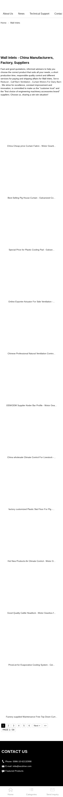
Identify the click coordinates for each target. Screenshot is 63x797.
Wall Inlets (15, 23)
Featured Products (14, 771)
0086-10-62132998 (22, 761)
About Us (8, 13)
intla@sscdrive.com (22, 766)
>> (45, 725)
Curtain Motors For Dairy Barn (46, 82)
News (21, 13)
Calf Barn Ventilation (20, 82)
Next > (37, 725)
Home (3, 23)
